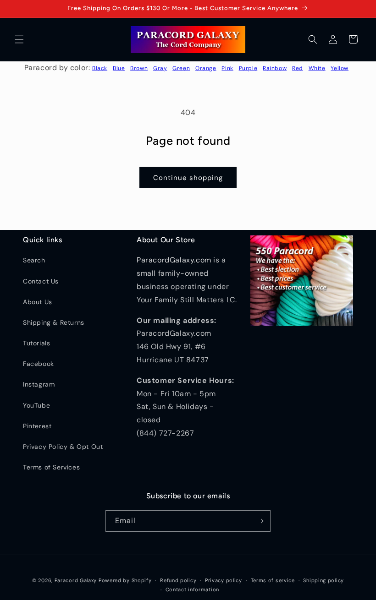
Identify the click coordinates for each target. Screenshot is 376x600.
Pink (227, 68)
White (317, 68)
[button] (19, 39)
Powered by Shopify (125, 580)
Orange (205, 68)
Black (99, 68)
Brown (139, 68)
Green (181, 68)
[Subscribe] (260, 521)
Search (34, 260)
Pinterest (37, 426)
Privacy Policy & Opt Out (63, 446)
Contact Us (41, 281)
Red (297, 68)
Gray (160, 68)
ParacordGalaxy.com (174, 260)
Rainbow (275, 68)
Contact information (192, 589)
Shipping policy (323, 580)
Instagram (39, 384)
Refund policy (178, 580)
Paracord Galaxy (76, 580)
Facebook (38, 364)
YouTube (36, 405)
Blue (119, 68)
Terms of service (273, 580)
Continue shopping (188, 177)
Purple (248, 68)
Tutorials (36, 343)
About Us (37, 302)
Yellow (339, 68)
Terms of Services (51, 467)
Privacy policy (223, 580)
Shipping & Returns (53, 322)
